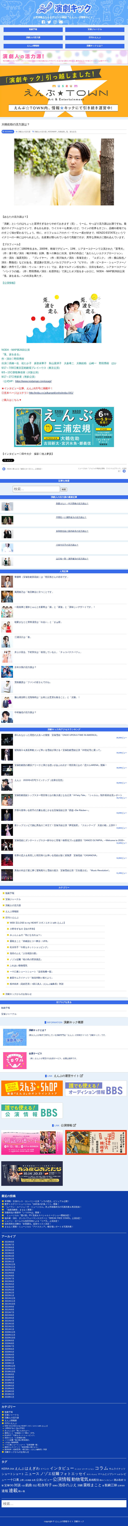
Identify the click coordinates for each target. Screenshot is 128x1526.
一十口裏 (13, 1479)
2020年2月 (9, 1360)
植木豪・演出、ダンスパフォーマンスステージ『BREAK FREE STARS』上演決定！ (43, 1218)
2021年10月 (10, 1304)
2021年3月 (9, 1323)
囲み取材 (118, 1480)
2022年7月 (9, 1278)
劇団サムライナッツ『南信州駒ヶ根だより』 (32, 977)
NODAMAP (52, 132)
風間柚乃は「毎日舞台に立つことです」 (34, 592)
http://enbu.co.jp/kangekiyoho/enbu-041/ (51, 393)
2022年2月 (9, 1292)
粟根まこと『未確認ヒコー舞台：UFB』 (29, 941)
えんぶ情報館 (33, 45)
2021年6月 (9, 1315)
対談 (17, 1485)
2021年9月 (9, 1307)
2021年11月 (10, 1301)
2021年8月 (9, 1309)
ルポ (119, 1474)
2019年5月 (9, 1386)
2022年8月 (9, 1276)
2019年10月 (10, 1371)
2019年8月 (9, 1377)
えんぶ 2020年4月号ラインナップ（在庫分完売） (39, 780)
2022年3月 (9, 1290)
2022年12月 (10, 1264)
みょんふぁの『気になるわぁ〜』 (26, 935)
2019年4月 (9, 1388)
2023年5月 (9, 1250)
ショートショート (13, 1474)
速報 (5, 1491)
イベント (44, 1469)
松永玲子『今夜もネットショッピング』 (29, 947)
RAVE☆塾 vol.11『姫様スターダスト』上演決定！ (24, 469)
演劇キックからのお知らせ (18, 994)
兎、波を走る (71, 132)
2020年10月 (10, 1338)
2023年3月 (9, 1256)
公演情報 (62, 1479)
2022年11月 (10, 1267)
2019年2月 (9, 1394)
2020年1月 (9, 1363)
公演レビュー (44, 1479)
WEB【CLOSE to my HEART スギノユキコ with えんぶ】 (38, 922)
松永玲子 (45, 1485)
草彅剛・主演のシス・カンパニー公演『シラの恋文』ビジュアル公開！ (37, 1201)
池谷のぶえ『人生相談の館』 (24, 953)
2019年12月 (10, 1366)
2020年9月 (9, 1340)
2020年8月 (9, 1343)
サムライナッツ (117, 1468)
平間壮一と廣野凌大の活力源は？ (71, 517)
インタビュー (62, 1468)
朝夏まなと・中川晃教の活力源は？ (72, 503)
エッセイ (78, 1469)
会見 (34, 1480)
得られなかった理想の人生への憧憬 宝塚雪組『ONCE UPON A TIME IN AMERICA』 (57, 735)
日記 (35, 1485)
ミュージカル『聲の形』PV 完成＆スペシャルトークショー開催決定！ (38, 1215)
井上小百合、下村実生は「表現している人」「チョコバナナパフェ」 (48, 652)
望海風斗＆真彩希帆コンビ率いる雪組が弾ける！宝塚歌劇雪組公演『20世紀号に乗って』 (58, 750)
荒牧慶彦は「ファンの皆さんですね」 (33, 682)
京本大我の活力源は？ (25, 667)
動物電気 (79, 1479)
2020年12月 (10, 1332)
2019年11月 (10, 1369)
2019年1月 (9, 1397)
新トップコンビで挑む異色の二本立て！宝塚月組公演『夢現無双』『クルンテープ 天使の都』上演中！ (66, 825)
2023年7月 (9, 1244)
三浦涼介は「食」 (23, 637)
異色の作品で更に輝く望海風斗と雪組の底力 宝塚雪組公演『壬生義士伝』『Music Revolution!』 (63, 870)
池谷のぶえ (67, 1485)
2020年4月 (9, 1354)
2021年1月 (9, 1329)
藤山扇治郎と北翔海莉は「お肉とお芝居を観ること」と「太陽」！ (47, 697)
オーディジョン (88, 1469)
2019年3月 (9, 1391)
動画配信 (94, 1480)
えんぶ (19, 1468)
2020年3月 (9, 1357)
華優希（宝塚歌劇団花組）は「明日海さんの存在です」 (42, 577)
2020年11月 (10, 1335)
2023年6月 (9, 1247)
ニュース (32, 1474)
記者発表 (121, 1486)
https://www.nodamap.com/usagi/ (33, 381)
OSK (12, 1469)
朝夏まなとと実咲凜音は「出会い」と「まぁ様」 (39, 622)
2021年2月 (9, 1326)
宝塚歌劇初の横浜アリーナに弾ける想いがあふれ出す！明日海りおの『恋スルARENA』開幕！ (61, 765)
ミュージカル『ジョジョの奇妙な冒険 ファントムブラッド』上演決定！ (102, 470)
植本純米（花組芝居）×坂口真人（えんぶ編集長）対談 (37, 984)
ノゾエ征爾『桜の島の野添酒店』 (26, 959)
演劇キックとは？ (95, 45)
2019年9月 (9, 1374)
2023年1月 (9, 1261)
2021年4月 (9, 1321)
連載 (13, 1490)
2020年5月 (9, 1352)
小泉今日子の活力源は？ (67, 545)
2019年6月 (9, 1383)
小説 (23, 1486)
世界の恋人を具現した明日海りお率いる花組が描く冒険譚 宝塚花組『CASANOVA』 (56, 855)
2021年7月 (9, 1312)
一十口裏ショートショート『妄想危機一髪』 (32, 971)
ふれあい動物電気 (18, 965)
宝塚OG (9, 1485)
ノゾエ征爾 (49, 1474)
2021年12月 (10, 1298)
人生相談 (27, 1480)
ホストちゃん (92, 1474)
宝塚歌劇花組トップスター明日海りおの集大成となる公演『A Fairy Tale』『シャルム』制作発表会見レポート (68, 795)
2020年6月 (9, 1349)
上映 (22, 1480)
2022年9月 (9, 1273)
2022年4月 (9, 1287)
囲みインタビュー (106, 1480)
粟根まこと (92, 1485)
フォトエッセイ (73, 1474)
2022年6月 (9, 1281)
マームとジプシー (107, 1474)
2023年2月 (9, 1259)
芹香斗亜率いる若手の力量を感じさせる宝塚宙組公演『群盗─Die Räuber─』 (52, 810)
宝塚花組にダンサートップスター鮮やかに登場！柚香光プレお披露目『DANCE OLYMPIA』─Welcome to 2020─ (70, 840)
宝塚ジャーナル (95, 29)
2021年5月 (9, 1318)
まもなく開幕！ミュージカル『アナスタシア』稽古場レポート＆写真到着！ (39, 1226)
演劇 (80, 1485)
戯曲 (28, 1485)
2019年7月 (9, 1380)
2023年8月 (9, 1242)
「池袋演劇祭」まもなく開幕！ (19, 1210)
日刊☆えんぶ (95, 37)
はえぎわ (32, 1468)
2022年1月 (9, 1295)
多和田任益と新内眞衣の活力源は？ (72, 531)
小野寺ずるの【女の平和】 (23, 929)
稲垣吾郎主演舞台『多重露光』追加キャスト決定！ (28, 1224)
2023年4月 (9, 1253)
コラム (101, 1468)
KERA (5, 1468)
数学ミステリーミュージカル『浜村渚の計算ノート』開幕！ (32, 1204)
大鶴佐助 (61, 132)
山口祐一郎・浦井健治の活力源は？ (72, 559)
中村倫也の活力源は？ (25, 712)
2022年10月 (10, 1270)
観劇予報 (33, 29)
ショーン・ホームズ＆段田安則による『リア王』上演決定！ (32, 1221)
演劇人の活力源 (33, 37)
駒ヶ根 (21, 1491)
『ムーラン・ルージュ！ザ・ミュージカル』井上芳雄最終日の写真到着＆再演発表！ (43, 1207)
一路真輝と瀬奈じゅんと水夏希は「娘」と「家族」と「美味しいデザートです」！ (55, 607)
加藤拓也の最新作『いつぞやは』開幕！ (23, 1212)
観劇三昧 (111, 1485)
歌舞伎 (55, 1486)
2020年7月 (9, 1346)
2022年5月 (9, 1284)
